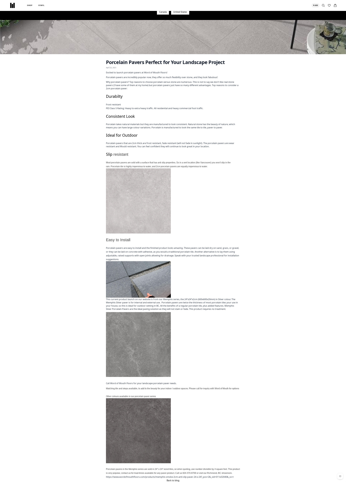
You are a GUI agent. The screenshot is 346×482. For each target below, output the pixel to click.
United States (180, 11)
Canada (163, 11)
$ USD (316, 5)
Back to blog (173, 480)
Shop (29, 5)
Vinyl (41, 5)
